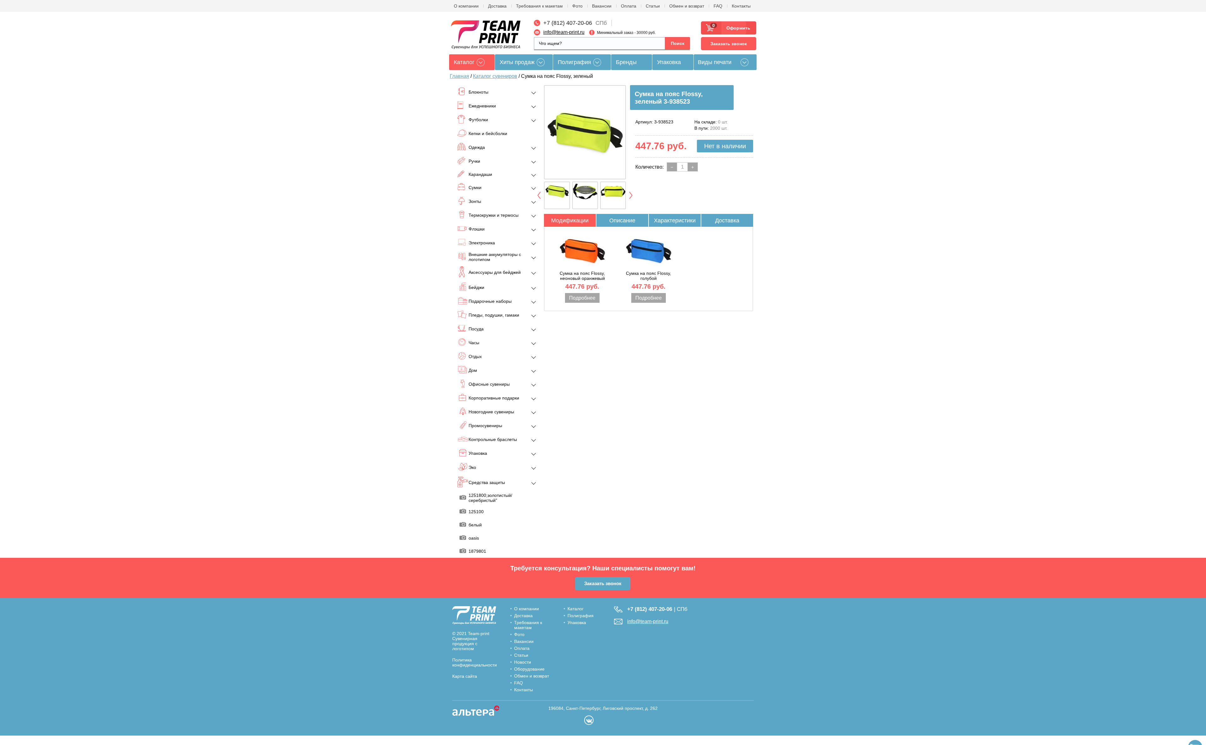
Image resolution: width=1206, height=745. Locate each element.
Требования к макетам (539, 5)
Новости (522, 662)
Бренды (626, 62)
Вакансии (601, 5)
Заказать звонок (728, 43)
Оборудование (529, 669)
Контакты (741, 5)
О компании (466, 5)
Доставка (497, 5)
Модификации (570, 220)
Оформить (736, 27)
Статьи (653, 5)
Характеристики (675, 220)
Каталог (576, 608)
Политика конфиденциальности (474, 662)
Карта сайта (464, 676)
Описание (622, 220)
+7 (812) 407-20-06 (567, 23)
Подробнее (582, 298)
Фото (577, 5)
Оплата (628, 5)
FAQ (718, 5)
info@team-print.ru (563, 32)
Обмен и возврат (686, 5)
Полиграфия (574, 62)
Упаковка (669, 62)
